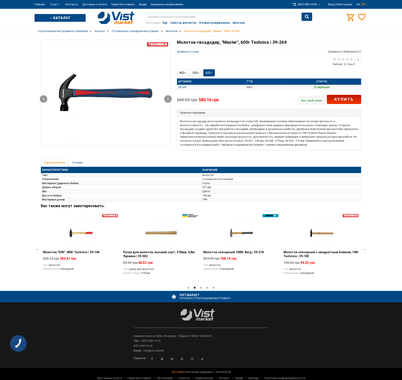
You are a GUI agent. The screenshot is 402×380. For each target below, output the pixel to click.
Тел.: (137, 340)
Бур (165, 22)
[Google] (182, 359)
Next (364, 249)
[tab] (269, 112)
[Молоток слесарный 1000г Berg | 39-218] (241, 233)
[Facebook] (152, 359)
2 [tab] (195, 288)
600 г (209, 72)
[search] (307, 17)
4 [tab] (207, 288)
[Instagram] (192, 359)
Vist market (178, 372)
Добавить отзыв (188, 51)
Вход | (332, 4)
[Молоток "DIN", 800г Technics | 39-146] (81, 233)
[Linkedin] (172, 359)
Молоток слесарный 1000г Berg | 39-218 (233, 252)
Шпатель (239, 22)
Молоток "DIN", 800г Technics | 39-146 (71, 252)
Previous (38, 249)
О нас (53, 4)
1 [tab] (188, 288)
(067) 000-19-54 (151, 340)
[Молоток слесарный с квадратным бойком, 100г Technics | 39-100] (321, 233)
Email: (138, 350)
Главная (40, 4)
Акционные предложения (167, 4)
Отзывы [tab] (77, 162)
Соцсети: (140, 358)
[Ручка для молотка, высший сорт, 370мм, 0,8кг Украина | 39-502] (161, 233)
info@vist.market (153, 350)
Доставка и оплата (94, 4)
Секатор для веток (183, 22)
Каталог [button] (61, 18)
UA (358, 4)
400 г (182, 72)
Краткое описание (192, 112)
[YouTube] (162, 359)
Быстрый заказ (311, 100)
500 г (195, 72)
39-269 (182, 87)
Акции (143, 4)
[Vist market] (201, 318)
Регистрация (344, 4)
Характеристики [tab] (54, 162)
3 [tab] (201, 288)
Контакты (71, 4)
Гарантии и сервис (123, 4)
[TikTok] (202, 359)
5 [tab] (213, 288)
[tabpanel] (81, 244)
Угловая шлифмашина (214, 22)
